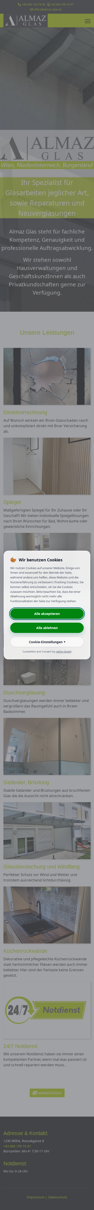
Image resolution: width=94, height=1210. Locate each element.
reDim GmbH (63, 651)
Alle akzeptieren (47, 613)
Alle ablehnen (47, 628)
